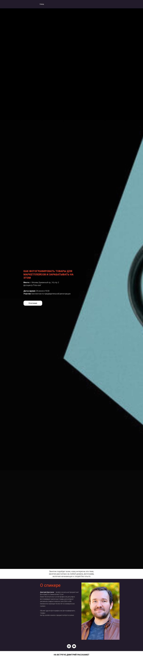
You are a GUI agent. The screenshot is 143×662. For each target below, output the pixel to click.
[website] (69, 646)
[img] (27, 4)
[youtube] (74, 646)
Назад (42, 4)
